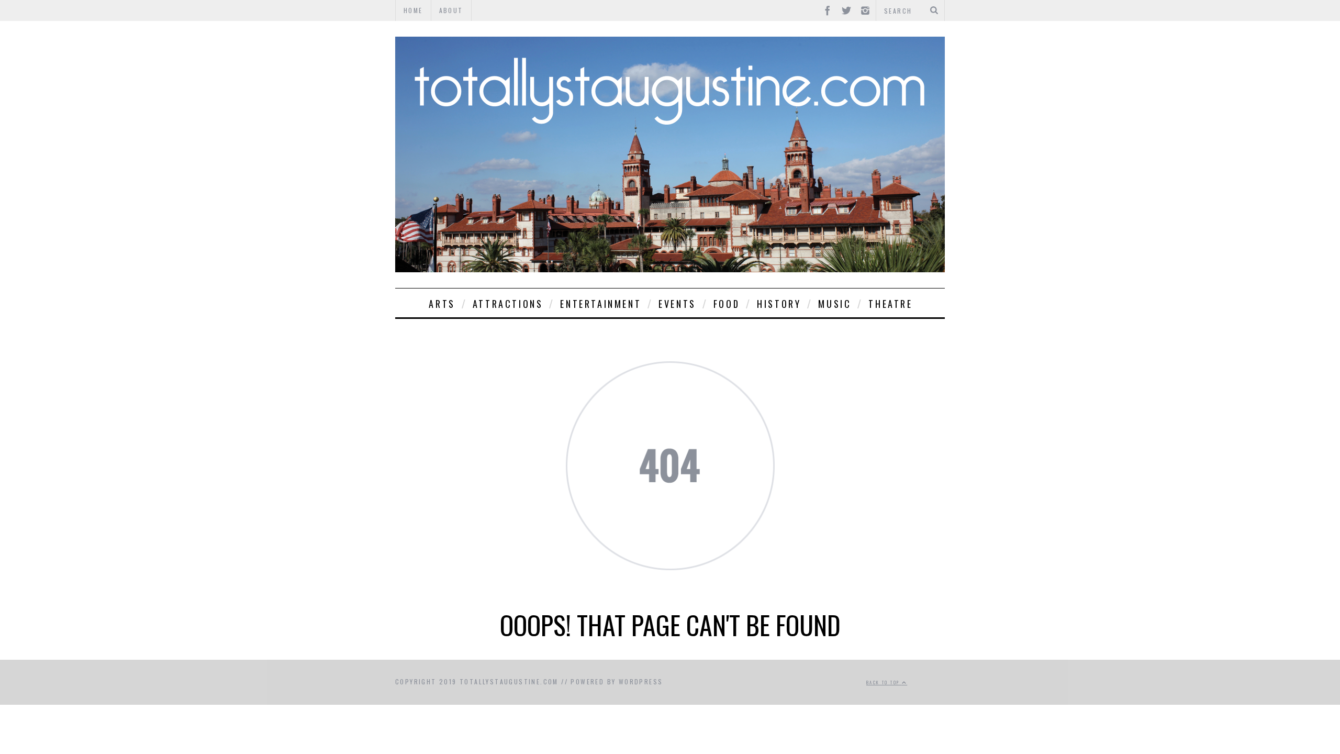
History (779, 304)
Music (834, 304)
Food (726, 304)
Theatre (890, 304)
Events (677, 304)
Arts (442, 304)
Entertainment (600, 304)
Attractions (508, 304)
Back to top (884, 682)
